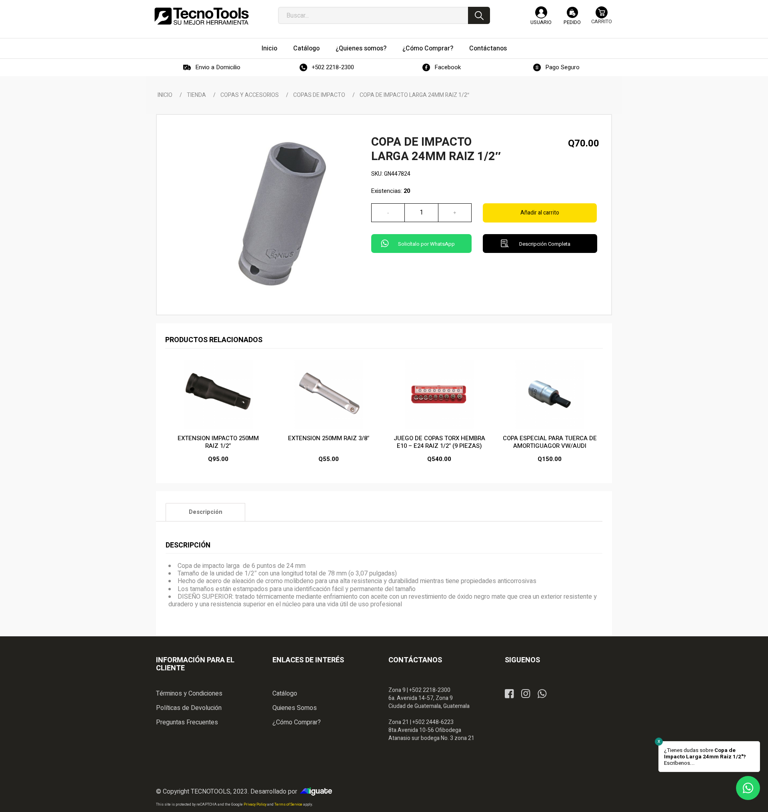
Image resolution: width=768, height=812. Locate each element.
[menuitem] (269, 48)
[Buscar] (479, 15)
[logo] (201, 16)
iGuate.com (318, 791)
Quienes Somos (294, 708)
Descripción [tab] (205, 512)
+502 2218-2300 (333, 67)
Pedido (572, 22)
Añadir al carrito (539, 213)
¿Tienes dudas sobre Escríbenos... (705, 756)
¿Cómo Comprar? (296, 722)
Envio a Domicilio (217, 67)
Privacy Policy (255, 804)
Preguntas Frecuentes (187, 722)
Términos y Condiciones (189, 693)
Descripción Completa (544, 244)
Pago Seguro (562, 67)
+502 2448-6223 (433, 722)
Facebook (447, 67)
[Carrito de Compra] (601, 19)
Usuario (541, 22)
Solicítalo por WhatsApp (426, 244)
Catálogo (284, 693)
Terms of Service (288, 804)
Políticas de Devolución (189, 708)
